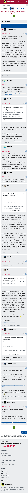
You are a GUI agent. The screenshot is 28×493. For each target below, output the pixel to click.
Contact (3, 455)
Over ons (9, 455)
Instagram (6, 475)
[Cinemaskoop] (5, 402)
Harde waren (8, 435)
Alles (12, 8)
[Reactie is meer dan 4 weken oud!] (5, 33)
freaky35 (9, 172)
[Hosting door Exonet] (8, 446)
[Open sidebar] (27, 5)
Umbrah (9, 80)
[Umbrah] (5, 81)
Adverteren (4, 453)
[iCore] (5, 186)
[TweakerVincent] (5, 29)
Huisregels (4, 458)
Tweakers (3, 487)
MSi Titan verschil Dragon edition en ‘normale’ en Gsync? (13, 436)
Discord (5, 480)
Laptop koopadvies (6, 5)
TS (15, 8)
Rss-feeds (6, 477)
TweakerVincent (11, 29)
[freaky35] (5, 173)
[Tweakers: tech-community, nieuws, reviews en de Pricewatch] (9, 2)
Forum (2, 435)
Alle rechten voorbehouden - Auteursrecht (12, 489)
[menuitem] (19, 2)
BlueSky (5, 471)
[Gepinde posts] (24, 8)
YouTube (5, 473)
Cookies (3, 464)
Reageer (24, 432)
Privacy (3, 462)
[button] (2, 2)
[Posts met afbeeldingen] (18, 8)
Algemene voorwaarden (8, 460)
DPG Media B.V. (20, 487)
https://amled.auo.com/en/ (8, 322)
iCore (8, 185)
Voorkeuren (10, 464)
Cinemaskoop (11, 402)
